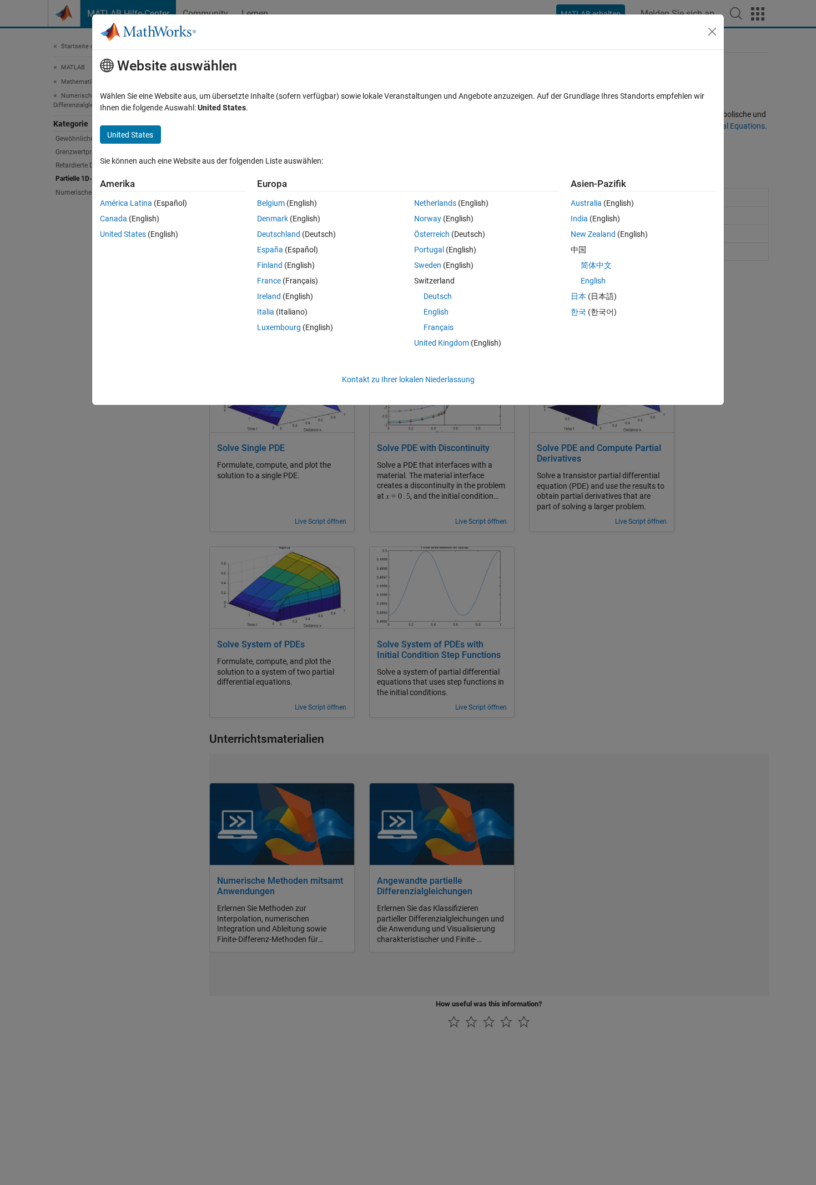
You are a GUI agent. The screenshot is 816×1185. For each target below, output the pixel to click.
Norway (427, 218)
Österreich (432, 234)
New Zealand (593, 234)
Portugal (429, 249)
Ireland (269, 296)
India (579, 218)
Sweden (427, 265)
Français (439, 327)
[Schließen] (712, 31)
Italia (265, 311)
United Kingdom (441, 342)
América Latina (126, 203)
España (270, 249)
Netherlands (435, 203)
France (269, 280)
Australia (586, 203)
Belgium (271, 203)
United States (123, 234)
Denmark (272, 218)
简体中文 (596, 265)
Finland (270, 265)
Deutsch (438, 296)
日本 (578, 296)
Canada (113, 218)
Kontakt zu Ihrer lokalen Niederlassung (408, 379)
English (436, 311)
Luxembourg (279, 327)
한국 (578, 311)
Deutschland (278, 234)
